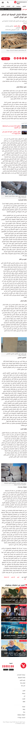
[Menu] (2, 2)
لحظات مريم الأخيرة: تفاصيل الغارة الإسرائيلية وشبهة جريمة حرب (15, 654)
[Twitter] (11, 666)
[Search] (8, 2)
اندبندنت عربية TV (21, 717)
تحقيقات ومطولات (11, 585)
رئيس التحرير (22, 680)
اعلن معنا (23, 686)
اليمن (18, 577)
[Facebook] (13, 666)
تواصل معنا (22, 683)
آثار (25, 579)
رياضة (24, 709)
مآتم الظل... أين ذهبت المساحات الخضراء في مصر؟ (15, 601)
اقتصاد (8, 6)
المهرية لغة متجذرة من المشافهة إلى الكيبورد (11, 127)
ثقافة (2, 6)
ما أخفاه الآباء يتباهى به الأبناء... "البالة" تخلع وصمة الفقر (16, 618)
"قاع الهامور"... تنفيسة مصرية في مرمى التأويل (15, 636)
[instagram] (9, 666)
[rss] (2, 666)
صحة (24, 712)
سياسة (18, 6)
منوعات (23, 706)
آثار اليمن (13, 577)
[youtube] (8, 666)
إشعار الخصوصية (21, 677)
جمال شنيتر (16, 26)
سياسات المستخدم (21, 675)
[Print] (15, 58)
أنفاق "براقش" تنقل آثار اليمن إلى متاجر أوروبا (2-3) (11, 132)
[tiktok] (4, 666)
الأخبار (24, 6)
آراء (13, 6)
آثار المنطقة (6, 577)
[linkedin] (6, 666)
